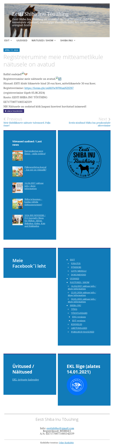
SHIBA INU (66, 40)
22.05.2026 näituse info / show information (82, 294)
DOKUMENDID (78, 274)
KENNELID (76, 324)
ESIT (6, 40)
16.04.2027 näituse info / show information (82, 287)
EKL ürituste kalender (25, 379)
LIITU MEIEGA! (78, 270)
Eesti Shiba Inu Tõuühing (40, 14)
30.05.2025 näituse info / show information (82, 300)
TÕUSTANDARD (79, 313)
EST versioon (78, 320)
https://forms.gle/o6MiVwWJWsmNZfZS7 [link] (49, 88)
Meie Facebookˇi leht (29, 263)
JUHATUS (75, 263)
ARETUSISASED (79, 328)
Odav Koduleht (66, 442)
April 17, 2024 (11, 50)
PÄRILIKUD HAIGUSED (82, 331)
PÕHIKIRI (76, 267)
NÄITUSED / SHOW (42, 40)
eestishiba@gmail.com (60, 428)
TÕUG (74, 309)
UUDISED (22, 40)
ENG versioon (79, 316)
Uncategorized (15, 111)
